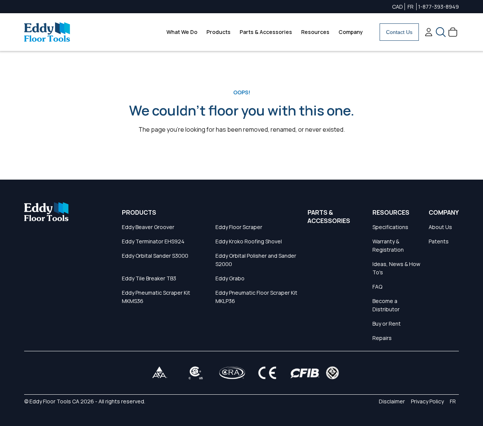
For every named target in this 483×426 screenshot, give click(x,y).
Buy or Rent (386, 323)
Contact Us (399, 32)
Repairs (382, 337)
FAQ (377, 286)
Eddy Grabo (230, 278)
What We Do (181, 31)
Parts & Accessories (266, 31)
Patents (439, 241)
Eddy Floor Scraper (238, 227)
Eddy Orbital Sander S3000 (155, 255)
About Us (440, 227)
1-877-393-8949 (438, 6)
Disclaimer (392, 401)
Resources (315, 31)
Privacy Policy (427, 401)
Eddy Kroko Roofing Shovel (248, 241)
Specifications (390, 227)
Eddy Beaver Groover (148, 227)
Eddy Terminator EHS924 (153, 241)
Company (350, 31)
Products (218, 31)
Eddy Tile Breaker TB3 (149, 278)
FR (411, 6)
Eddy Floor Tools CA (54, 401)
